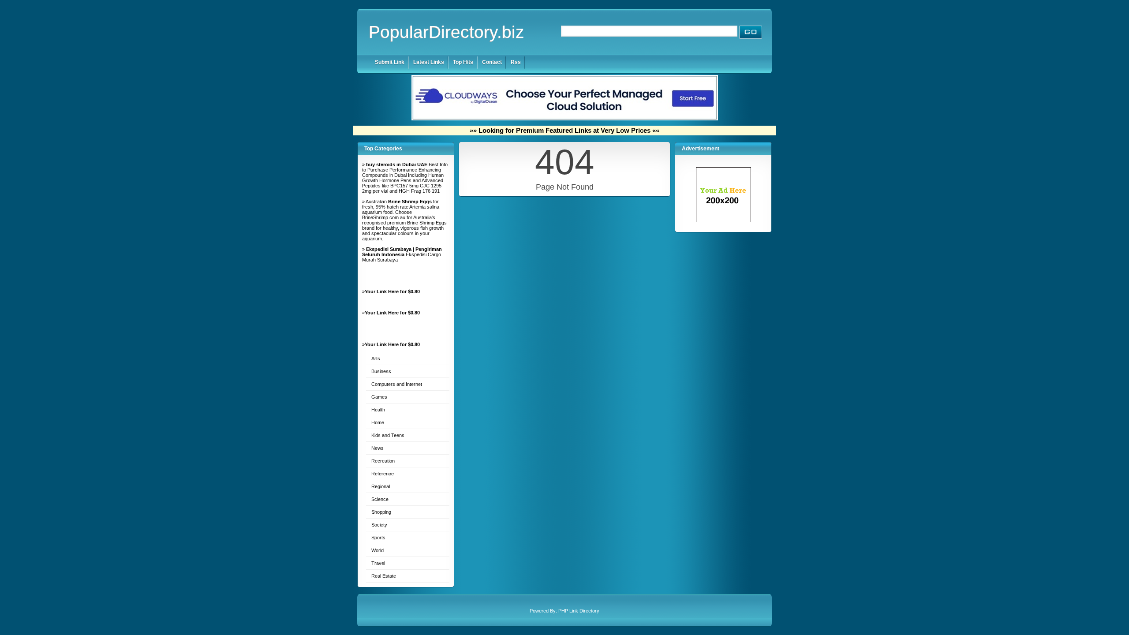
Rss (516, 62)
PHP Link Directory (578, 610)
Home (377, 422)
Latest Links (428, 62)
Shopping (381, 512)
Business (381, 371)
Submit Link (389, 62)
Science (380, 499)
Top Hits (463, 62)
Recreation (383, 460)
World (377, 550)
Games (379, 397)
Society (379, 524)
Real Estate (383, 576)
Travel (378, 563)
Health (378, 409)
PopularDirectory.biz (446, 31)
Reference (382, 473)
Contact (492, 62)
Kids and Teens (387, 435)
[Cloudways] (564, 118)
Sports (378, 537)
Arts (375, 358)
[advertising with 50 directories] (723, 220)
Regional (380, 486)
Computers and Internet (396, 384)
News (377, 448)
